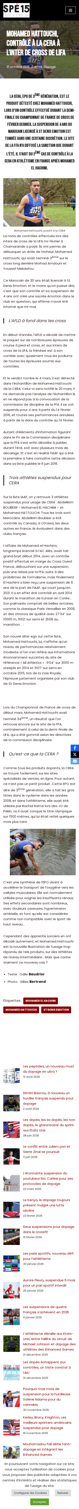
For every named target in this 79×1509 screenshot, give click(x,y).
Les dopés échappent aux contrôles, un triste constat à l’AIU (47, 1367)
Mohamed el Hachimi (40, 1001)
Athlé (38, 67)
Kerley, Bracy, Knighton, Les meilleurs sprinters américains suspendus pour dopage (47, 1422)
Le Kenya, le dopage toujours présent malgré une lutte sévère (46, 1205)
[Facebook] (75, 748)
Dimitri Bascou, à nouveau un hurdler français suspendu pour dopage (48, 1098)
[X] (75, 754)
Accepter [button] (39, 1502)
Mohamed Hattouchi (21, 1010)
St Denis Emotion (56, 1010)
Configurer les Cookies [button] (30, 1493)
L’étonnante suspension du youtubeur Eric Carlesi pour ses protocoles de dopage (48, 1178)
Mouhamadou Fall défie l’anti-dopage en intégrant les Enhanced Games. (47, 1449)
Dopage (50, 67)
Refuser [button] (62, 1493)
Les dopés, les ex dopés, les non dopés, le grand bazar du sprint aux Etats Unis (49, 1125)
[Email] (75, 761)
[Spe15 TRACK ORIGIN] (16, 10)
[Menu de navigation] (70, 10)
